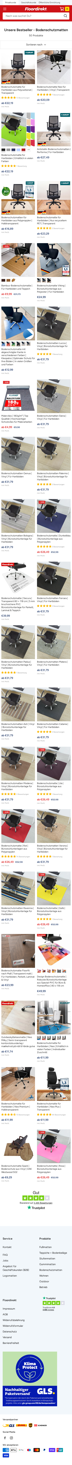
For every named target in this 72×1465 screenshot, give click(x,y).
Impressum (9, 1308)
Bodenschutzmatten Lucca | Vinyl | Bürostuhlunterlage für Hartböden (52, 346)
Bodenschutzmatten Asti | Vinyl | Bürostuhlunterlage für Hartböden (17, 727)
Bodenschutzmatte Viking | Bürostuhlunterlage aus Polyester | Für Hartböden (51, 288)
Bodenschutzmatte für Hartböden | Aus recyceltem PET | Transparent (52, 220)
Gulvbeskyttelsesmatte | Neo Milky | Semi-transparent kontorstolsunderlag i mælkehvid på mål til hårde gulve (18, 1042)
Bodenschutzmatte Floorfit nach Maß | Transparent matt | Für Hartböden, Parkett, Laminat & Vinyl (17, 975)
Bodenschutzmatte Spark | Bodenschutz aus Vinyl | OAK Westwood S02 (16, 1168)
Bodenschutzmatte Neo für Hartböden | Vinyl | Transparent (53, 88)
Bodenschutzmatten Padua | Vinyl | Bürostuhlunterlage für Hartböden (16, 664)
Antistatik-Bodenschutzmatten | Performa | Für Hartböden (54, 151)
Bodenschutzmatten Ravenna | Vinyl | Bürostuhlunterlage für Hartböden (17, 911)
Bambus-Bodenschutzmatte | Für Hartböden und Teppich (16, 287)
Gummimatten (47, 1264)
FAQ (5, 1254)
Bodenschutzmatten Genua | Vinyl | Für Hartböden (16, 475)
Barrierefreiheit (11, 1343)
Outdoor (44, 1281)
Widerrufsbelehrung (14, 1320)
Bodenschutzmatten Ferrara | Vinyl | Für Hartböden (52, 600)
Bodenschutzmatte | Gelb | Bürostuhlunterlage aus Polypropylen (51, 911)
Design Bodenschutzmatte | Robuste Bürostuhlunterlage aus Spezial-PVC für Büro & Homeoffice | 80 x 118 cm (52, 981)
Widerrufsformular (13, 1325)
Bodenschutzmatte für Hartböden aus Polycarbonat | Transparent (16, 89)
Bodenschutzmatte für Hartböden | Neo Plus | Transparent (49, 1106)
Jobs (5, 1260)
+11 (28, 150)
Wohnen (43, 1275)
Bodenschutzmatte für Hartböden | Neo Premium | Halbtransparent (15, 1106)
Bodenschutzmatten (50, 1270)
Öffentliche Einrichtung (49, 2)
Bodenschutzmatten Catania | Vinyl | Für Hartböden (52, 726)
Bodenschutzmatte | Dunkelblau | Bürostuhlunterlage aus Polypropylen (54, 538)
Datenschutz (10, 1331)
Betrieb (43, 1287)
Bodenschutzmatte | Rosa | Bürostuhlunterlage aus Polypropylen (51, 1168)
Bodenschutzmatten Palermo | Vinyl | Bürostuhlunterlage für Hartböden (53, 476)
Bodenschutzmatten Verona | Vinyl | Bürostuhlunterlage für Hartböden (52, 848)
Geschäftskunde (28, 2)
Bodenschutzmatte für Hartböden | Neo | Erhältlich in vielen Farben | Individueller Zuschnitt (52, 1048)
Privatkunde (10, 2)
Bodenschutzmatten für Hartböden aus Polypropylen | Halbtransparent (16, 220)
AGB (5, 1314)
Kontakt (7, 1247)
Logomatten (10, 1275)
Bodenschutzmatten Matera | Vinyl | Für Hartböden (52, 663)
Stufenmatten (47, 1258)
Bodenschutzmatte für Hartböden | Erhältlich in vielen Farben (17, 158)
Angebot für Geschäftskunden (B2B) (16, 1268)
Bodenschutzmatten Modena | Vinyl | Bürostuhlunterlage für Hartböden (17, 786)
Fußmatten (45, 1247)
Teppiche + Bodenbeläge (53, 1252)
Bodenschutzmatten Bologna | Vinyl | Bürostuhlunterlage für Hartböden (17, 538)
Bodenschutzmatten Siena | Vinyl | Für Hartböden (51, 417)
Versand (7, 1337)
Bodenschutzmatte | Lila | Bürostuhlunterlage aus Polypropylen (50, 786)
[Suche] (36, 16)
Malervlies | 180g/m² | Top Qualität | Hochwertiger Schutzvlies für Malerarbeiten (16, 418)
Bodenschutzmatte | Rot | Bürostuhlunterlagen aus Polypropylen (14, 848)
